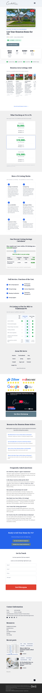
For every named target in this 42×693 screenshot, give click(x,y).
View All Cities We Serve (21, 368)
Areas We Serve (10, 628)
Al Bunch (24, 653)
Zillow (32, 483)
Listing (25, 643)
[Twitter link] (9, 617)
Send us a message (17, 612)
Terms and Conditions (15, 690)
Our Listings (9, 635)
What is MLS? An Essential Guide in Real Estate (27, 649)
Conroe (13, 358)
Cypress (28, 358)
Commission (23, 657)
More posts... (9, 671)
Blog (8, 629)
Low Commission (29, 657)
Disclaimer (21, 690)
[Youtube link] (7, 617)
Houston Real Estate (29, 645)
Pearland (29, 362)
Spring (21, 358)
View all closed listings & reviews (21, 106)
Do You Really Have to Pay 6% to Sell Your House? (26, 664)
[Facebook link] (12, 617)
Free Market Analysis (11, 631)
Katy (29, 355)
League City (14, 365)
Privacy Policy (8, 690)
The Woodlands (21, 355)
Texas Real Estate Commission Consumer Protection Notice (18, 613)
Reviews (8, 633)
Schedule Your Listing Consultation (20, 544)
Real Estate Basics (30, 643)
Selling (30, 659)
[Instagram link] (16, 617)
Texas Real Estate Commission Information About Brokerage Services (20, 615)
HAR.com (22, 483)
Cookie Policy (26, 690)
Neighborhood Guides (11, 626)
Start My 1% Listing (12, 44)
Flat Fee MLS (22, 645)
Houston (14, 355)
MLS (21, 643)
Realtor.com (27, 483)
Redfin (8, 485)
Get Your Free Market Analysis (20, 540)
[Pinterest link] (14, 617)
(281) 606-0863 (17, 610)
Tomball (14, 362)
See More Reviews (20, 414)
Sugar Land (21, 362)
